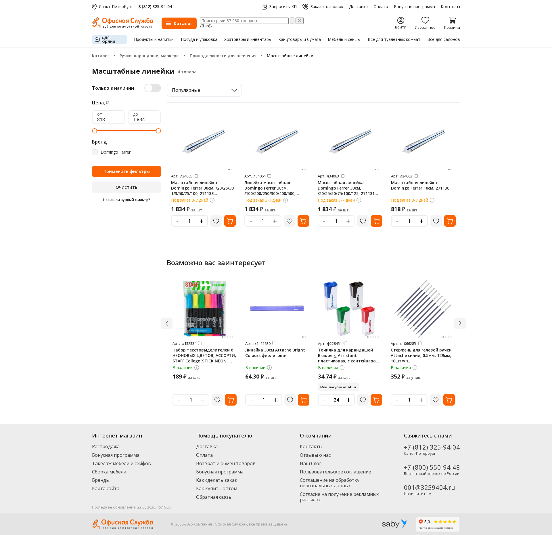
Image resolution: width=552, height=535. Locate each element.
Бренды (101, 480)
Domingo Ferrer (116, 152)
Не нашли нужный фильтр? (126, 199)
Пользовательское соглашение (335, 472)
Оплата (380, 7)
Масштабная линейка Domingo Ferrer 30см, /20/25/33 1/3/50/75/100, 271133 (202, 188)
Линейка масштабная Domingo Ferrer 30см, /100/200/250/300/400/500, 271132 (270, 191)
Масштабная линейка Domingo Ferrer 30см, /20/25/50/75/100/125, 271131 (346, 188)
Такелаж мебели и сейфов (121, 463)
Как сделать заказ (216, 480)
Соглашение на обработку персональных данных (329, 483)
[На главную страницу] (122, 26)
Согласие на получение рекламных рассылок (339, 497)
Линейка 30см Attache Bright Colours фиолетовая (275, 352)
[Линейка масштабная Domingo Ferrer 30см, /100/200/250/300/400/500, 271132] (277, 141)
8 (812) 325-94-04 (155, 6)
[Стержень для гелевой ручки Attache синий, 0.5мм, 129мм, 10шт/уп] (423, 309)
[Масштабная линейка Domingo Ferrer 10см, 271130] (423, 141)
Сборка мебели (109, 472)
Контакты (450, 7)
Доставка (358, 7)
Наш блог (310, 463)
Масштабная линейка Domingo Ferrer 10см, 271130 (420, 185)
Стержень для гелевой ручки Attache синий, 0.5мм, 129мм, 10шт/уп (421, 355)
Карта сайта (105, 488)
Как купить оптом (216, 488)
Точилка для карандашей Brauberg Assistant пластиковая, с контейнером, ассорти (349, 358)
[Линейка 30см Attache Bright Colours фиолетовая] (277, 309)
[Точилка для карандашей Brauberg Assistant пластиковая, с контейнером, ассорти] (350, 309)
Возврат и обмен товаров (226, 463)
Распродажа (106, 446)
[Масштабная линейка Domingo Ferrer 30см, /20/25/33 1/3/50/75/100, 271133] (203, 141)
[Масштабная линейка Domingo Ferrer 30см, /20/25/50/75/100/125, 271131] (350, 141)
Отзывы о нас (315, 455)
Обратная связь (213, 497)
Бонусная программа (414, 7)
